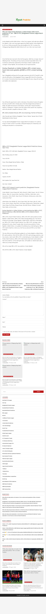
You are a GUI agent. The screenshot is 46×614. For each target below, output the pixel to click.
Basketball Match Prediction (8, 410)
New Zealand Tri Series (7, 456)
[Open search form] (44, 25)
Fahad (3, 524)
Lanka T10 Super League (7, 448)
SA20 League (5, 463)
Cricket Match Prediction (7, 423)
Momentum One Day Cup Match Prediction (11, 453)
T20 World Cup (5, 471)
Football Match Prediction (8, 430)
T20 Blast (4, 468)
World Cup (4, 478)
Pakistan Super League (7, 458)
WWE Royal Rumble (6, 486)
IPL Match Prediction (6, 445)
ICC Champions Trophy (7, 438)
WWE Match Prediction (7, 484)
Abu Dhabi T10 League (7, 400)
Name (4, 317)
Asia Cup (4, 402)
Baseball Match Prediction (8, 407)
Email (3, 322)
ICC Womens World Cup (7, 440)
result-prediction (5, 36)
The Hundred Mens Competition (9, 476)
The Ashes (4, 473)
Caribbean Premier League (8, 418)
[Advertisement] (23, 8)
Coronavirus (5, 420)
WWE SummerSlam (6, 489)
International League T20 (7, 443)
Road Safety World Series (7, 461)
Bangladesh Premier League (7, 29)
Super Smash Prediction (7, 466)
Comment (4, 299)
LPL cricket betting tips (7, 451)
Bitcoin (4, 415)
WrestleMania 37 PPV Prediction (9, 481)
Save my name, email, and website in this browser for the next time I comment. (19, 331)
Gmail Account (5, 435)
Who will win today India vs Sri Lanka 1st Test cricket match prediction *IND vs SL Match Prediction (11, 564)
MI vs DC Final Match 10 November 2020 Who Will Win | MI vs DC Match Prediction (25, 532)
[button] (2, 25)
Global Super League (6, 433)
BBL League (4, 413)
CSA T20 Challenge (6, 425)
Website (4, 327)
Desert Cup (4, 428)
